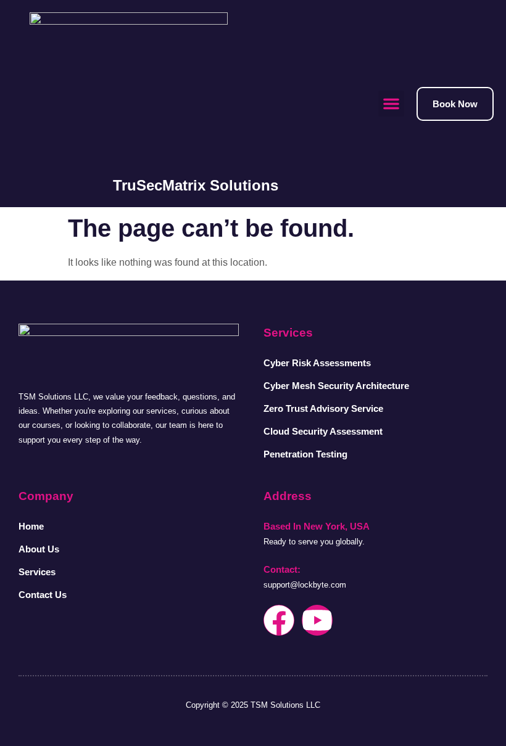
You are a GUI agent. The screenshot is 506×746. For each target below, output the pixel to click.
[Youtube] (317, 620)
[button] (391, 104)
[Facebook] (278, 620)
